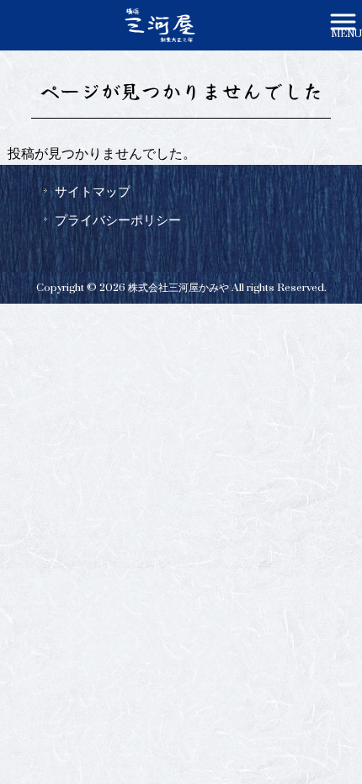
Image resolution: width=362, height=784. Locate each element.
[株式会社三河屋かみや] (159, 24)
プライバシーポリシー (118, 220)
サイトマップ (92, 191)
